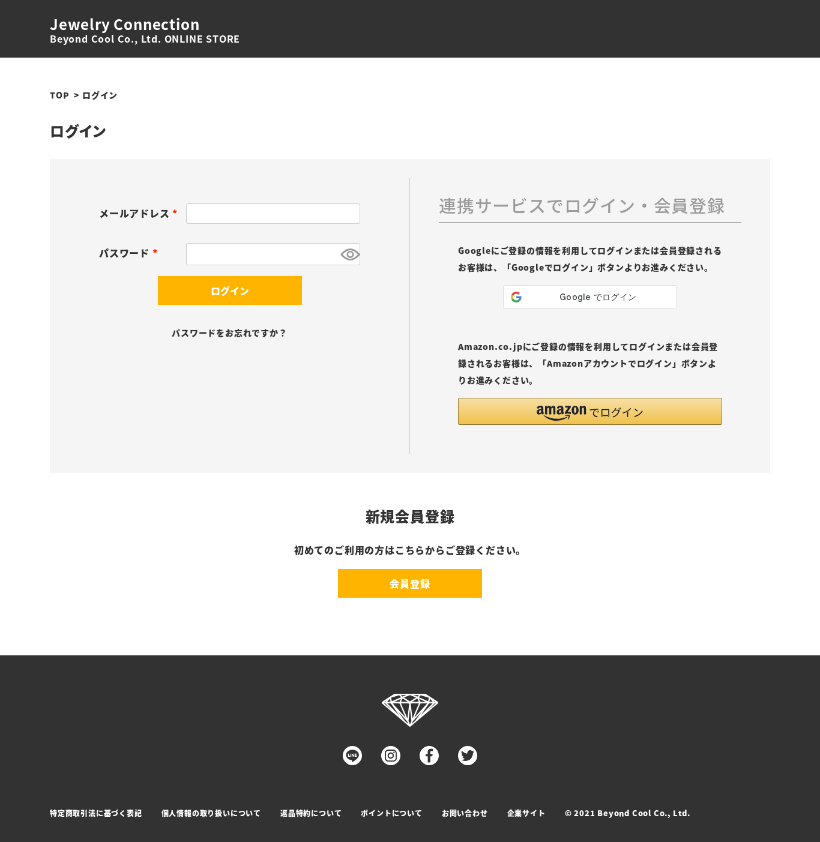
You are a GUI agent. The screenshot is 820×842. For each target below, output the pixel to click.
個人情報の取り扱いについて (211, 813)
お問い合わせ (465, 813)
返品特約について (311, 813)
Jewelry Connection (124, 24)
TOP (59, 95)
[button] (590, 411)
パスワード (130, 252)
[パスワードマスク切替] (348, 254)
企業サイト (526, 813)
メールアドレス (140, 213)
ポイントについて (391, 813)
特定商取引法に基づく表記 (96, 813)
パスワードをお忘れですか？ (229, 332)
